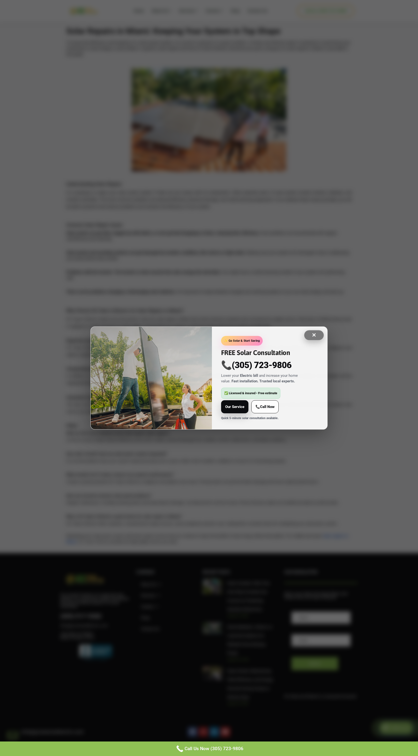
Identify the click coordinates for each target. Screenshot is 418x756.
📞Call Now (265, 407)
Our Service (234, 407)
